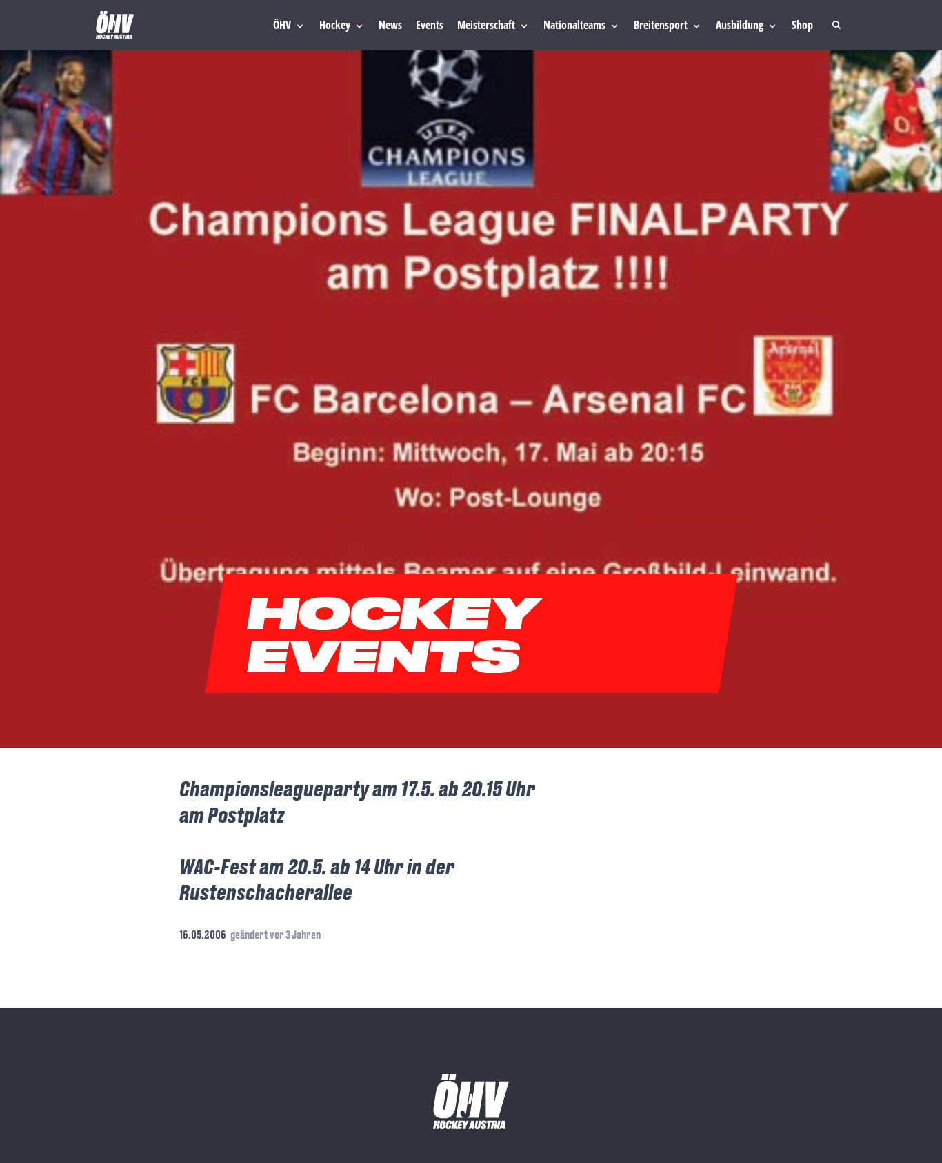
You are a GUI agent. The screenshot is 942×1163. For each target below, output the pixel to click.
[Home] (115, 25)
